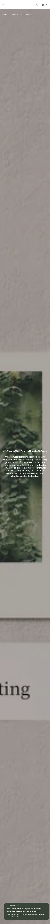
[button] (44, 4)
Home (5, 14)
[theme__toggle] (37, 4)
